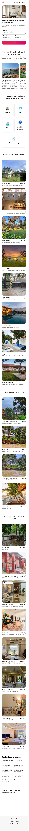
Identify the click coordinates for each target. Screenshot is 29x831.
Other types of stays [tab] (7, 760)
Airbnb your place (19, 2)
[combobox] (14, 32)
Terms (16, 823)
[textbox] (8, 38)
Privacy (11, 823)
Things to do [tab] (18, 760)
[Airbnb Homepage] (3, 2)
